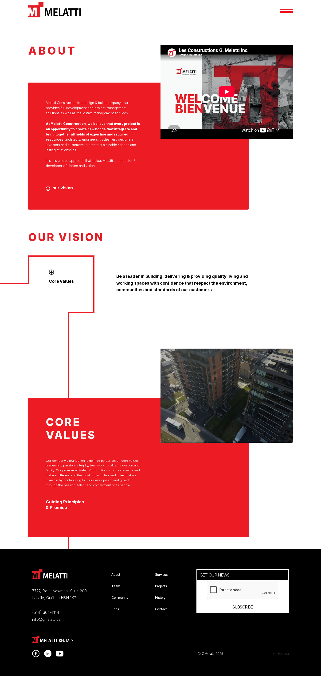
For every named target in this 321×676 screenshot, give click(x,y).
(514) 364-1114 (45, 612)
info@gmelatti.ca (46, 619)
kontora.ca (281, 654)
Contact (161, 609)
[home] (54, 9)
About (115, 575)
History (160, 598)
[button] (286, 10)
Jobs (115, 609)
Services (161, 575)
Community (119, 598)
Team (115, 586)
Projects (161, 586)
